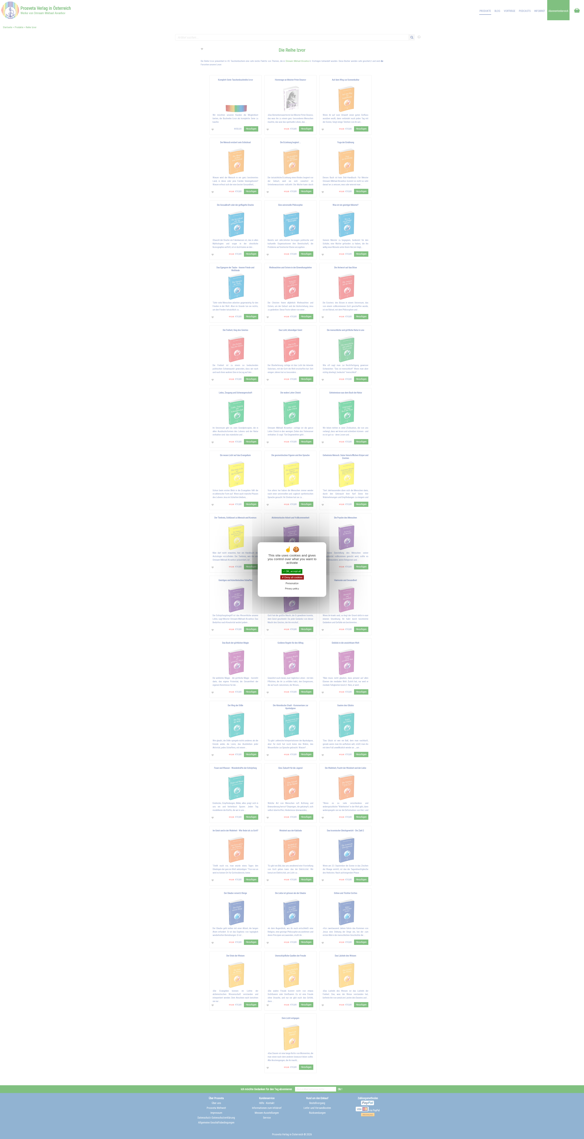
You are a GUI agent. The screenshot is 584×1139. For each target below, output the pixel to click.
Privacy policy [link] (292, 588)
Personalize (292, 583)
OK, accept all (293, 571)
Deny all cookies (293, 577)
